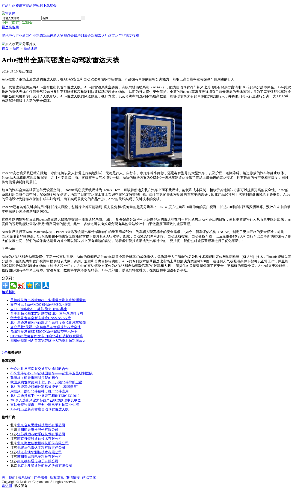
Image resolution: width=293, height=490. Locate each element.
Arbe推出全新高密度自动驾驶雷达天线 (39, 409)
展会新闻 (91, 35)
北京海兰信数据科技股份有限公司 (43, 443)
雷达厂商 (105, 35)
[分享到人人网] (45, 285)
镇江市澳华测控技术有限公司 (39, 452)
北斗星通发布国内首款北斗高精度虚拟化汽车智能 (48, 322)
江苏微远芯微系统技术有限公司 (41, 434)
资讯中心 (8, 35)
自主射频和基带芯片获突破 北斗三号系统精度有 (46, 313)
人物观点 (63, 35)
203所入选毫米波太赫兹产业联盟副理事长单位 (45, 400)
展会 (53, 5)
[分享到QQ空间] (29, 285)
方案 (25, 5)
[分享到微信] (13, 285)
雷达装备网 (10, 27)
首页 (5, 48)
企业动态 (36, 35)
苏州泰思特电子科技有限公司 (39, 456)
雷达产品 (118, 35)
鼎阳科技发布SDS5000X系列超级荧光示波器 (44, 331)
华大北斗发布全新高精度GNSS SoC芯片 (40, 318)
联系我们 (25, 477)
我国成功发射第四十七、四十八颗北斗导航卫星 (46, 382)
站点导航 (89, 477)
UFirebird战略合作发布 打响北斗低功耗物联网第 (46, 336)
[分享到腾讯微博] (37, 285)
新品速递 (50, 35)
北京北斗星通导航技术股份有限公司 (44, 465)
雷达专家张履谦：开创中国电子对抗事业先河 (44, 405)
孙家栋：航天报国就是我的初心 (34, 378)
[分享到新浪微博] (21, 285)
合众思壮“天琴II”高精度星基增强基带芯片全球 (45, 327)
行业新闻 (22, 35)
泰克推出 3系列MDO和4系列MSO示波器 (40, 304)
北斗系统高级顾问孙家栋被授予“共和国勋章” (44, 387)
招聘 (39, 5)
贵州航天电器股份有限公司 (37, 429)
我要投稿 (132, 35)
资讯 (18, 5)
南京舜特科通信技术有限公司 (39, 438)
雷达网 (7, 486)
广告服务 (41, 477)
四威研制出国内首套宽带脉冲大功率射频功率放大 (48, 340)
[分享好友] (27, 44)
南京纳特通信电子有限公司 (37, 461)
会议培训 (77, 35)
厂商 (12, 5)
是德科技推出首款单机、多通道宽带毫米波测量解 (48, 300)
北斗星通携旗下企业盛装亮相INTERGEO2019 (44, 396)
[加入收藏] (10, 44)
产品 (5, 5)
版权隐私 (57, 477)
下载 (46, 5)
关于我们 (8, 477)
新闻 (16, 48)
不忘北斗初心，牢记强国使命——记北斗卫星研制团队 (51, 373)
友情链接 (73, 477)
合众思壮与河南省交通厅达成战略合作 (39, 369)
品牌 (32, 5)
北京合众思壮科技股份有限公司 (41, 425)
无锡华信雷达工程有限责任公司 (41, 447)
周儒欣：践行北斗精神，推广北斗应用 (39, 391)
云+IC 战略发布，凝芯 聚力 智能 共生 (38, 309)
